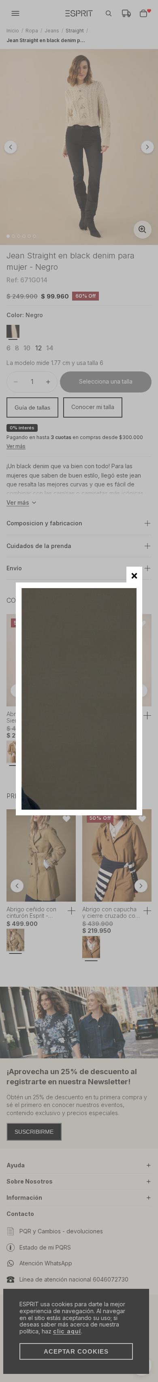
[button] (134, 574)
